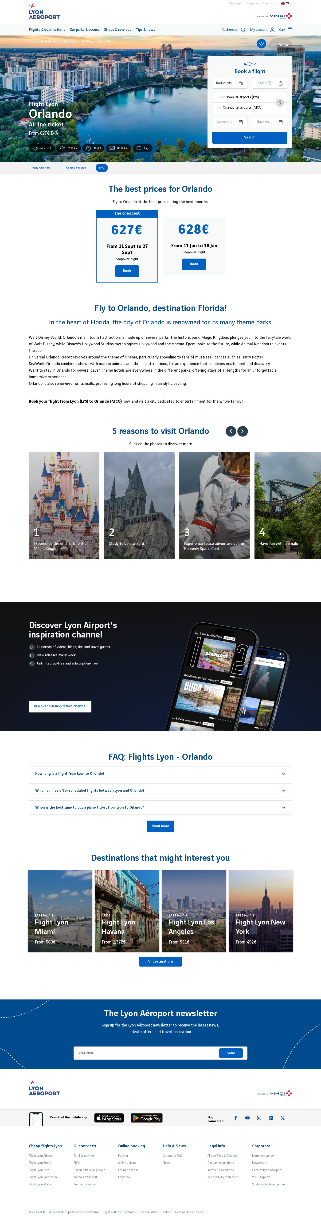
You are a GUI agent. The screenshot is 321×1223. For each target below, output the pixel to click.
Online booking (131, 1146)
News (167, 1162)
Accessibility (37, 1212)
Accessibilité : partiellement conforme (74, 1212)
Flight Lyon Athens (41, 1155)
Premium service (85, 1184)
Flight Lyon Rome (40, 1162)
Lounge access (128, 1170)
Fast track (124, 1177)
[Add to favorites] (261, 43)
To (219, 108)
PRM (77, 1162)
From (221, 97)
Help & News (174, 1146)
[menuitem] (47, 29)
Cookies (166, 1212)
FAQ (101, 167)
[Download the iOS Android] (148, 1119)
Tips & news (145, 30)
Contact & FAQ (172, 1155)
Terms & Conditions (220, 1170)
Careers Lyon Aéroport (267, 1170)
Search (249, 137)
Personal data (148, 1212)
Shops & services (117, 30)
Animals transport (85, 1177)
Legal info (216, 1146)
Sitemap (129, 1212)
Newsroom (259, 1162)
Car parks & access (84, 30)
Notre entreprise (263, 1155)
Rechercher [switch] (230, 30)
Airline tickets (127, 1162)
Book (127, 271)
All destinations (160, 961)
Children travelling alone (89, 1170)
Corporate (268, 3)
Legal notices (112, 1212)
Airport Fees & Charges (222, 1155)
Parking (123, 1155)
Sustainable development (269, 1184)
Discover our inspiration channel (60, 706)
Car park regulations (220, 1162)
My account (259, 30)
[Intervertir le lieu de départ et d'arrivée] (280, 102)
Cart (282, 30)
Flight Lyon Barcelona (43, 1177)
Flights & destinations (47, 30)
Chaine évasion (76, 167)
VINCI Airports (261, 1177)
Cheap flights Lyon (45, 1146)
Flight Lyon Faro (39, 1170)
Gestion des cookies (189, 1212)
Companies (252, 3)
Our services (85, 1146)
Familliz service (84, 1155)
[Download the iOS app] (111, 1119)
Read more (160, 826)
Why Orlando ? (41, 167)
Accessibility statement (223, 1177)
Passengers (236, 3)
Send (231, 1053)
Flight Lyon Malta (40, 1184)
